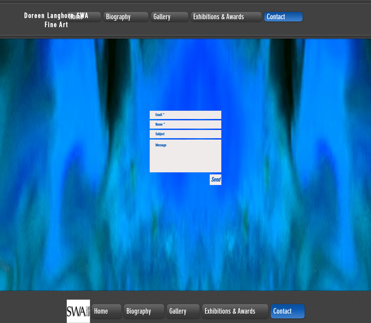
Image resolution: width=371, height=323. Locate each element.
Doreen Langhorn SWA (56, 15)
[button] (170, 16)
